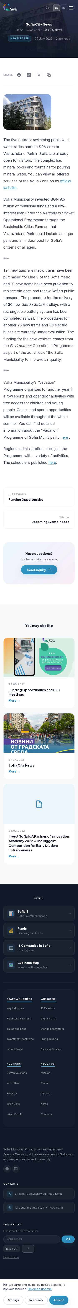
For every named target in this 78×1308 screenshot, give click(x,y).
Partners (46, 1093)
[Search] (47, 7)
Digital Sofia (48, 1018)
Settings (13, 1300)
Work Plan (13, 1083)
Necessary (36, 1300)
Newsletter (19, 38)
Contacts (46, 1114)
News (44, 1103)
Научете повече (40, 1289)
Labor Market (15, 1049)
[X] (39, 75)
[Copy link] (49, 75)
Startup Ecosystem (52, 1028)
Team (44, 1083)
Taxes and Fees (16, 1028)
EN (56, 8)
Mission (45, 1072)
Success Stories (51, 1049)
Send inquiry (36, 570)
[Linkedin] (16, 1168)
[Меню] (71, 8)
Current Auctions (17, 1072)
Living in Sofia (49, 1038)
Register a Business (19, 1018)
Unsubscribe (11, 1257)
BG (64, 8)
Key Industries (15, 1008)
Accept (59, 1300)
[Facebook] (19, 75)
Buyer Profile (14, 1114)
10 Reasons (48, 1008)
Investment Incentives (20, 1038)
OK (68, 1239)
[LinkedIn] (29, 75)
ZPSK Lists (13, 1103)
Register (12, 1093)
